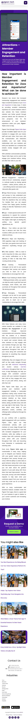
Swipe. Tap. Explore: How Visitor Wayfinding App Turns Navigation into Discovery (12, 594)
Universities (4, 697)
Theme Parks (5, 683)
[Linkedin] (10, 717)
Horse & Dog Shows (6, 693)
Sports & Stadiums (6, 695)
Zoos (3, 680)
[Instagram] (18, 717)
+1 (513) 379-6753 (15, 665)
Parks (3, 690)
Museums (4, 681)
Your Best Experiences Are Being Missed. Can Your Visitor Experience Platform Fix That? (13, 565)
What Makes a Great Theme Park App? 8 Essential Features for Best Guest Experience (13, 622)
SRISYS (21, 712)
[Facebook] (12, 717)
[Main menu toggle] (25, 2)
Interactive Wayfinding (19, 364)
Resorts (3, 687)
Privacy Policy (9, 714)
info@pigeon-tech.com (15, 667)
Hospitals (4, 700)
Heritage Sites (5, 688)
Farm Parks (4, 692)
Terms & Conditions (17, 714)
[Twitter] (15, 717)
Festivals (4, 685)
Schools (4, 699)
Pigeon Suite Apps (20, 129)
